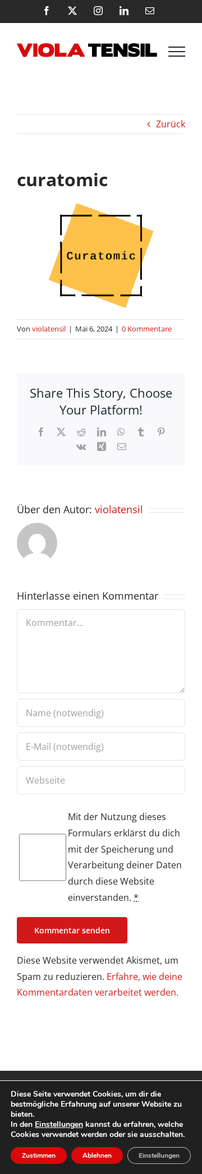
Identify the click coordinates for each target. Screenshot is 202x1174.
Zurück (170, 124)
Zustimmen (39, 1155)
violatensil (49, 329)
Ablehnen (97, 1155)
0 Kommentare (147, 329)
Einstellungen (59, 1125)
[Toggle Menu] (176, 52)
